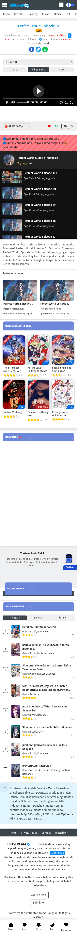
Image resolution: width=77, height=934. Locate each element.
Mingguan (15, 617)
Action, (34, 770)
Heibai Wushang (12, 412)
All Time (62, 617)
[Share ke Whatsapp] (45, 49)
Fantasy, (42, 653)
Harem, (51, 653)
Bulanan (38, 617)
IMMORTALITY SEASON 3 (36, 765)
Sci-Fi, (40, 731)
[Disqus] (38, 494)
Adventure (19, 14)
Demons (45, 14)
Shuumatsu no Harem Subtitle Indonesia (47, 727)
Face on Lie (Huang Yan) (38, 414)
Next (62, 69)
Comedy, (35, 673)
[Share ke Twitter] (39, 49)
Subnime (38, 902)
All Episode (38, 69)
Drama (58, 14)
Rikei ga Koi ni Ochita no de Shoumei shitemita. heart (61, 414)
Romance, (42, 631)
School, (51, 673)
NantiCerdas (38, 895)
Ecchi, (33, 631)
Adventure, (44, 770)
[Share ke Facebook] (32, 49)
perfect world (43, 43)
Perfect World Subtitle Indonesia (37, 158)
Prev (15, 69)
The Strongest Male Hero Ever (12, 369)
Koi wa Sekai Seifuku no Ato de (37, 369)
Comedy (33, 14)
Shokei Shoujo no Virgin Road (61, 369)
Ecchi (68, 14)
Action (6, 14)
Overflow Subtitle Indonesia (39, 627)
